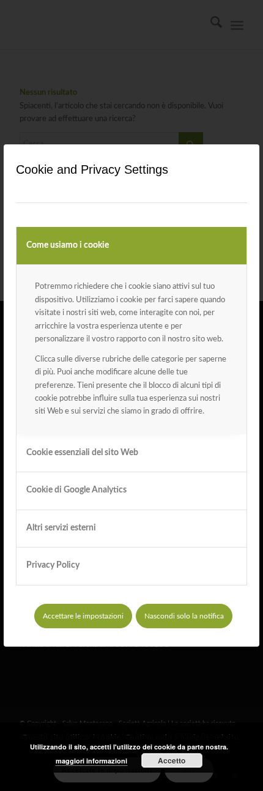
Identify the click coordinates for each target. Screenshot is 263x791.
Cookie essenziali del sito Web (82, 452)
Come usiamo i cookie (67, 245)
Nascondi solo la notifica (184, 616)
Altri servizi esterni (61, 528)
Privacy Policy (53, 565)
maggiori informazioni (91, 760)
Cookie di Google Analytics (76, 490)
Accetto (171, 760)
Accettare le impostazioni (83, 616)
